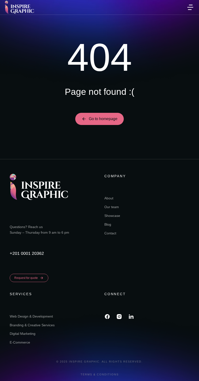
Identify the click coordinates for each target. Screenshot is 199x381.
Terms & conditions (100, 374)
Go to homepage (103, 119)
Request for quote (26, 278)
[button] (190, 7)
